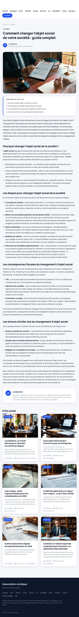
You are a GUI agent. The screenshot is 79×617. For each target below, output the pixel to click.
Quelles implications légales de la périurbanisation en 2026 (18, 544)
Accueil (5, 11)
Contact (7, 15)
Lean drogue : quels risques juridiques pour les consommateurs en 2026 (16, 493)
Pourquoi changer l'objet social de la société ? (23, 103)
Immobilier (56, 11)
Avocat (35, 11)
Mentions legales (7, 596)
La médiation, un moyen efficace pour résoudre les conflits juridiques (15, 443)
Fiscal (64, 11)
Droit (21, 11)
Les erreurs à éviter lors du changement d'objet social (25, 112)
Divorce (43, 11)
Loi (49, 11)
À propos (71, 11)
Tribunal (28, 11)
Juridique (13, 11)
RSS (16, 596)
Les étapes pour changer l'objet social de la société (25, 106)
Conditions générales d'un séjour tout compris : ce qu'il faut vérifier (58, 492)
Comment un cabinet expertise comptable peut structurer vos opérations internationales (57, 546)
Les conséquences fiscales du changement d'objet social (27, 109)
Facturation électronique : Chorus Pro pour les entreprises (57, 442)
